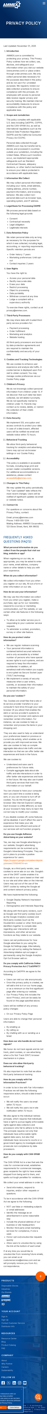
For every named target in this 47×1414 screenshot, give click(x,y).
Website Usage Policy (25, 1411)
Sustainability (7, 1370)
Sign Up (5, 1320)
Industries (6, 1289)
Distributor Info (8, 1326)
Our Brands (6, 1292)
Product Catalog (9, 1345)
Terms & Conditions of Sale (24, 1407)
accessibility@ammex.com (19, 478)
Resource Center (9, 1338)
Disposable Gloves (10, 1286)
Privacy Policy (39, 1409)
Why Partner (7, 1364)
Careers (5, 1367)
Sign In (5, 1316)
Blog (4, 1342)
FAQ (3, 1348)
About (4, 1360)
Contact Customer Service (13, 1323)
